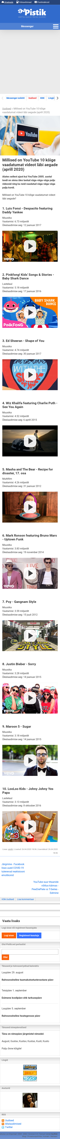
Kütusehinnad (25, 2)
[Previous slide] (2, 98)
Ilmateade (8, 2)
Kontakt (46, 1136)
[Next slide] (57, 98)
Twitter (9, 1127)
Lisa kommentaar (25, 899)
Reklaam (54, 1136)
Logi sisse (9, 935)
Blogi (24, 1136)
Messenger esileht (15, 98)
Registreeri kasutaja (29, 935)
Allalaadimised (13, 1124)
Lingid (51, 98)
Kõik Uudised (8, 899)
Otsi (5, 957)
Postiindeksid (43, 2)
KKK (42, 98)
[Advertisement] (30, 62)
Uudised (32, 98)
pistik (10, 849)
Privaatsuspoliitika (35, 1136)
